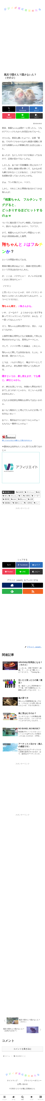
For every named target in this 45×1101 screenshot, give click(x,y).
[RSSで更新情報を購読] (33, 591)
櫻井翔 (7, 499)
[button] (36, 116)
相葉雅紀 (8, 503)
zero (14, 499)
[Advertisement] (22, 46)
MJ (6, 496)
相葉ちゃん (18, 503)
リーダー (37, 496)
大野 (31, 499)
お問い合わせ (22, 1084)
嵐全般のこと (9, 492)
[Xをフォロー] (33, 585)
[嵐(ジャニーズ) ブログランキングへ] (9, 436)
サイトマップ (12, 1080)
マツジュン (30, 492)
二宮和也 (29, 503)
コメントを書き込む (23, 1049)
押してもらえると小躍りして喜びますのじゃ (17, 440)
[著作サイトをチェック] (12, 585)
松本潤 (20, 492)
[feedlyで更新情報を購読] (12, 591)
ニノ (37, 503)
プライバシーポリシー (33, 1080)
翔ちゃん (23, 499)
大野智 (27, 496)
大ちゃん (14, 496)
